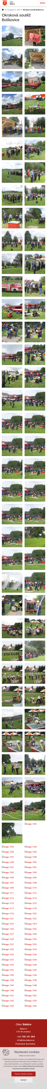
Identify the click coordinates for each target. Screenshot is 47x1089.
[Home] (3, 9)
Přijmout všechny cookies (23, 1074)
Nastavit (23, 1080)
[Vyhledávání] (34, 3)
